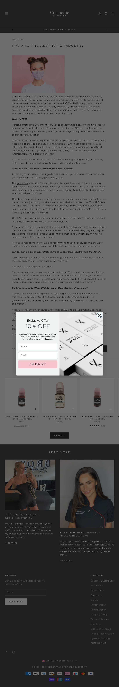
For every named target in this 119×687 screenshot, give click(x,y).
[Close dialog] (99, 315)
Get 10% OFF (38, 364)
